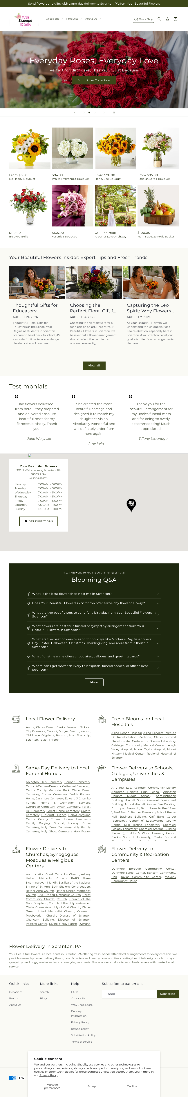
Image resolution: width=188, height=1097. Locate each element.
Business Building (133, 816)
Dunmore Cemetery (49, 798)
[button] (54, 19)
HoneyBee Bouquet (108, 178)
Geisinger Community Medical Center (138, 745)
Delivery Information (78, 1013)
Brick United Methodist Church (59, 895)
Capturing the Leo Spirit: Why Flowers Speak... (149, 308)
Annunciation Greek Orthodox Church (52, 874)
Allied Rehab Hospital (126, 733)
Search (44, 992)
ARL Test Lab (121, 787)
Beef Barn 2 (122, 812)
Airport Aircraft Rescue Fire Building (150, 804)
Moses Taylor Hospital (149, 749)
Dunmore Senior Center (128, 872)
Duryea (63, 731)
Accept (92, 1086)
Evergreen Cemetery (40, 806)
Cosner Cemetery (54, 794)
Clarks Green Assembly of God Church (53, 907)
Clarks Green (45, 727)
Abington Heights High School (135, 792)
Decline (132, 1086)
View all (94, 365)
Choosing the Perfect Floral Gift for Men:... (94, 308)
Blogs (44, 998)
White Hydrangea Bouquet (70, 178)
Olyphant (47, 735)
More (94, 682)
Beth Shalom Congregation (71, 886)
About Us (15, 1004)
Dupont (52, 731)
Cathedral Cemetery (76, 786)
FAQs (74, 992)
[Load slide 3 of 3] (95, 112)
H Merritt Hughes (53, 815)
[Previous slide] (75, 112)
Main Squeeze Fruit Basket (156, 236)
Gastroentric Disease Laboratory (154, 741)
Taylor (43, 739)
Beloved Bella (18, 236)
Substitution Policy (83, 1035)
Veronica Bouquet (64, 236)
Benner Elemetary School (148, 812)
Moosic (85, 731)
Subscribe (167, 993)
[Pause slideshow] (113, 112)
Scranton (32, 739)
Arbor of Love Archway (110, 236)
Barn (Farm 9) (150, 808)
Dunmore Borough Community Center (143, 868)
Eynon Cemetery (68, 806)
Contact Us (78, 998)
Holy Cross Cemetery (56, 827)
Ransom (61, 735)
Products (15, 998)
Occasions (15, 992)
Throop (54, 739)
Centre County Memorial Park (48, 790)
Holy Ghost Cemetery (56, 831)
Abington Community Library (155, 787)
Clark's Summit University (130, 837)
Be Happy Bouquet (22, 178)
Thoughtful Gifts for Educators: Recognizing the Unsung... (35, 308)
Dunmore (38, 731)
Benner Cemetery (77, 782)
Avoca (30, 727)
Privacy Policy (48, 1075)
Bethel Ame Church (40, 891)
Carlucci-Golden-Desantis (43, 786)
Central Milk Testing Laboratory (135, 825)
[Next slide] (104, 112)
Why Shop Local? (82, 1004)
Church (62, 899)
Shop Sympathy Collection (94, 85)
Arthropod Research (125, 808)
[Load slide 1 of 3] (84, 112)
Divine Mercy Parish (63, 923)
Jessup (74, 731)
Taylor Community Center (141, 877)
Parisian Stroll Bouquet (154, 178)
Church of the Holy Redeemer (69, 903)
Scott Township (79, 735)
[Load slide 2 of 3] (89, 112)
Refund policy (80, 1028)
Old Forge (33, 735)
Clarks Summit (67, 727)
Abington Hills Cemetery (44, 782)
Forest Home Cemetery (62, 811)
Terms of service (81, 1041)
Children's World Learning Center (151, 833)
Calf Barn (156, 816)
